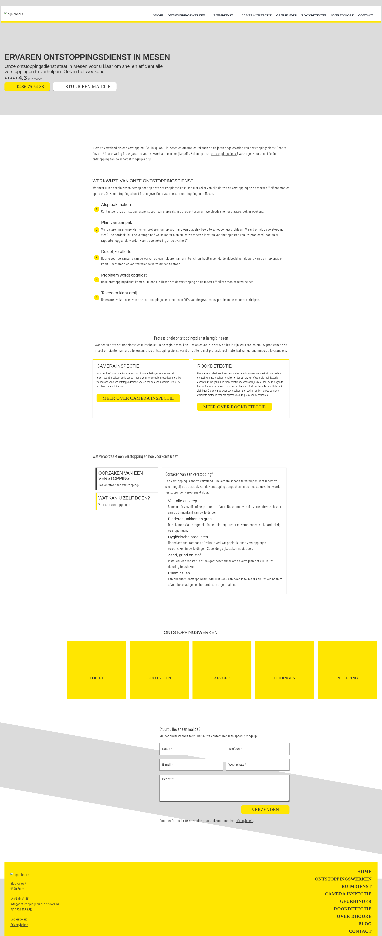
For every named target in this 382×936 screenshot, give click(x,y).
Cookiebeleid (19, 919)
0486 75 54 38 (19, 898)
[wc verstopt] (96, 670)
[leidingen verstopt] (284, 670)
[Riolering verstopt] (347, 670)
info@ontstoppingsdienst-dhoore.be (35, 904)
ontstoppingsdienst (224, 153)
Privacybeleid (19, 924)
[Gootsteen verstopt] (159, 670)
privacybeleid (244, 820)
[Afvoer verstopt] (221, 670)
